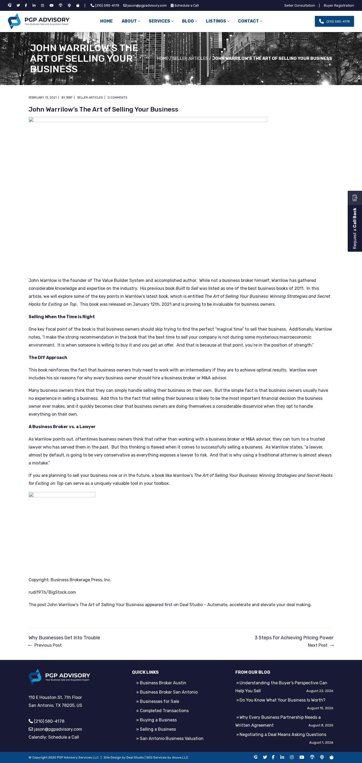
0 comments (117, 97)
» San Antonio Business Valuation (170, 738)
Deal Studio (135, 757)
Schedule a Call (186, 5)
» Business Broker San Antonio (167, 692)
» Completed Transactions (162, 710)
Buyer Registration (339, 5)
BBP (69, 97)
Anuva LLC (180, 757)
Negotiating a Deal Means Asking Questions (283, 734)
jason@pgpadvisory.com (147, 5)
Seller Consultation (299, 5)
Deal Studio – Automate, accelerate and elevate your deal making (245, 604)
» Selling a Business (156, 729)
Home (162, 58)
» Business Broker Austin (161, 682)
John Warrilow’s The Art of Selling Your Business (95, 604)
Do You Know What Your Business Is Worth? (282, 700)
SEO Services (156, 757)
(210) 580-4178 (107, 5)
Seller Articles (190, 58)
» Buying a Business (156, 719)
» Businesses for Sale (157, 701)
